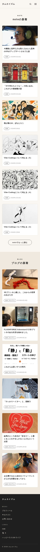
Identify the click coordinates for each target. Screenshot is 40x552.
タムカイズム (8, 4)
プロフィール (7, 511)
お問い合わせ (7, 519)
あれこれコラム (10, 300)
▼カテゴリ (6, 515)
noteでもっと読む (20, 242)
